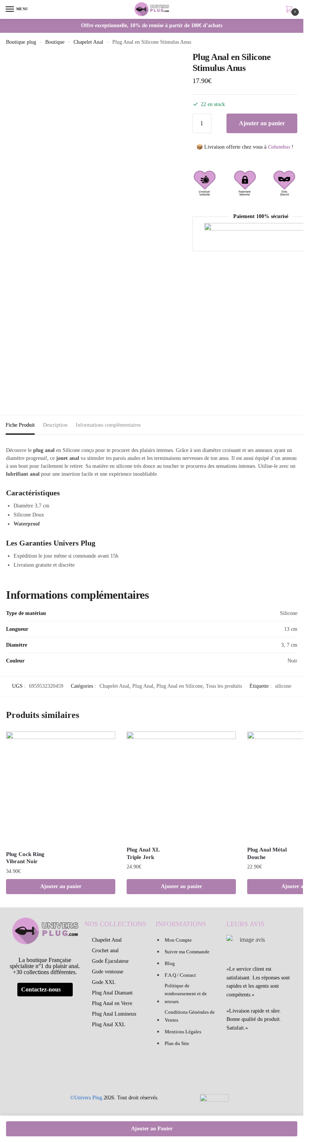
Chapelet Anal (88, 42)
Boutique (54, 42)
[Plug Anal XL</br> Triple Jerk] (181, 786)
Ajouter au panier (262, 123)
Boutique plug (21, 42)
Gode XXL (104, 982)
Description (55, 425)
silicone (283, 686)
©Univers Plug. (87, 1098)
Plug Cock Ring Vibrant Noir (25, 858)
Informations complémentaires (108, 425)
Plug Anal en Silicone (179, 686)
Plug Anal (142, 686)
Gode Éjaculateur (110, 961)
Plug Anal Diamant (112, 993)
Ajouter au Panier (152, 1128)
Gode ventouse (107, 971)
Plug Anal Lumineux (114, 1014)
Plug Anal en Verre (112, 1003)
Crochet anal (105, 950)
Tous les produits (224, 686)
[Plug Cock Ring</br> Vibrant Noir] (60, 788)
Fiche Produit (20, 425)
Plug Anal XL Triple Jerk (143, 853)
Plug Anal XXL (108, 1024)
